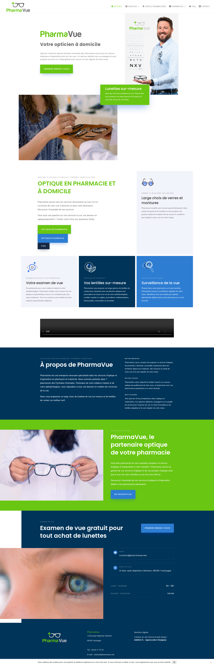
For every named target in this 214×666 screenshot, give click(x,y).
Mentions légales (141, 632)
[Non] (211, 662)
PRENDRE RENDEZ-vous (157, 528)
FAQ (43, 246)
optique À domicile (52, 238)
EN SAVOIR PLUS (123, 494)
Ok (174, 662)
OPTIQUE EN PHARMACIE (54, 229)
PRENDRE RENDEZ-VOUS (56, 69)
